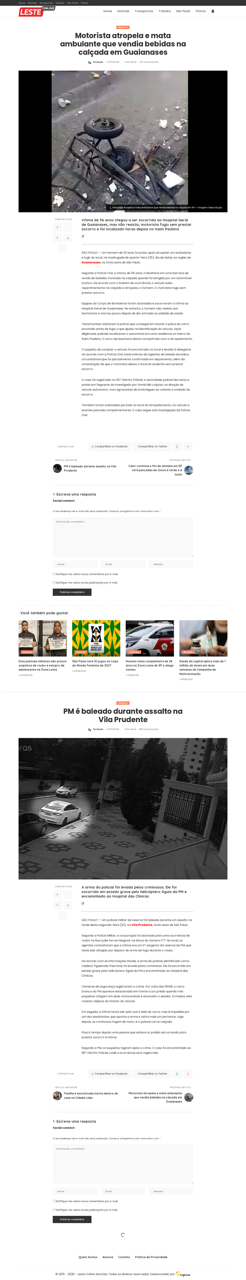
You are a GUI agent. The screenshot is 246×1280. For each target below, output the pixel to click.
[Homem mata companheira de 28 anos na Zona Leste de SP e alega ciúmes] (150, 638)
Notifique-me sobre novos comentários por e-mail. (87, 574)
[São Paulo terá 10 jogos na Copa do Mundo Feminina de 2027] (96, 638)
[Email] (187, 446)
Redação (98, 62)
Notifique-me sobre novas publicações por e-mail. (87, 582)
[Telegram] (62, 248)
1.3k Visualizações (148, 62)
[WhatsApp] (57, 237)
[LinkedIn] (68, 237)
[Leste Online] (37, 11)
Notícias (123, 27)
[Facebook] (57, 227)
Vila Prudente (141, 925)
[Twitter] (68, 227)
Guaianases (91, 262)
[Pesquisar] (225, 11)
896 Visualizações (148, 729)
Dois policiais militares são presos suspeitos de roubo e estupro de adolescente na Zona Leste (42, 665)
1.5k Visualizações (148, 1271)
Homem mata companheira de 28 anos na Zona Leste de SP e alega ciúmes (149, 665)
